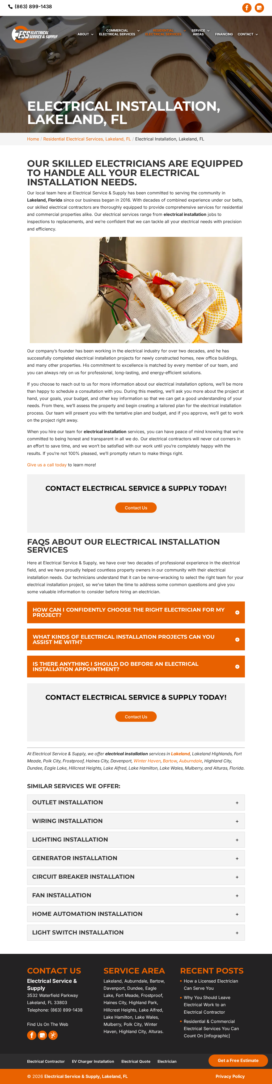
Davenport (114, 988)
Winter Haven (147, 760)
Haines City (115, 1002)
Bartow (170, 760)
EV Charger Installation (93, 1061)
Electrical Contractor (46, 1061)
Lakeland (180, 753)
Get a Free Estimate (238, 1060)
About (83, 34)
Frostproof (151, 995)
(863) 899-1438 (32, 6)
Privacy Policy (230, 1076)
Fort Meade (127, 995)
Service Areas (198, 32)
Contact (245, 34)
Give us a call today (47, 464)
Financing (224, 34)
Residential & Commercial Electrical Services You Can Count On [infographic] (211, 1028)
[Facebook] (246, 8)
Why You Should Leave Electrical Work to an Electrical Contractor (207, 1004)
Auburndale (190, 760)
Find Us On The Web (47, 1024)
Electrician (167, 1061)
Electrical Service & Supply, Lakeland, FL (86, 1076)
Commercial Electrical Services (117, 32)
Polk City (133, 1024)
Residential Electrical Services (163, 32)
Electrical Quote (135, 1061)
